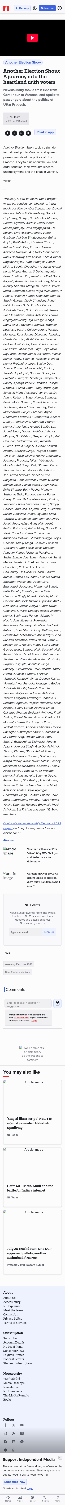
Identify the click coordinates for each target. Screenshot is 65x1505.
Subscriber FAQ (13, 1350)
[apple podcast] (22, 1434)
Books (7, 1399)
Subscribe (47, 8)
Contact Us (10, 1314)
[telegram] (5, 1442)
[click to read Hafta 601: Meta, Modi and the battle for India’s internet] (32, 1164)
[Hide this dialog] (60, 1458)
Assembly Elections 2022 (18, 964)
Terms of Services (15, 1322)
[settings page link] (35, 8)
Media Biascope (14, 1383)
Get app (24, 8)
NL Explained (12, 1306)
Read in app (45, 132)
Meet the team (13, 1310)
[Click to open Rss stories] (13, 1434)
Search (45, 1501)
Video (20, 1498)
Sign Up (49, 932)
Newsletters (11, 1387)
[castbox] (5, 1450)
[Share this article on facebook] (7, 133)
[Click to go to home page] (6, 8)
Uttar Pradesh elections (17, 972)
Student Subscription (17, 1363)
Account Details (14, 1342)
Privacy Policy (12, 1318)
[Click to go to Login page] (60, 8)
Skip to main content (19, 23)
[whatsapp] (13, 1450)
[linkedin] (13, 1442)
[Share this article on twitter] (14, 133)
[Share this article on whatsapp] (21, 133)
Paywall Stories (13, 1355)
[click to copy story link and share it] (28, 133)
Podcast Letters (13, 1359)
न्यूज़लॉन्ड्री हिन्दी (11, 1379)
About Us (9, 1298)
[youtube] (22, 1425)
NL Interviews (12, 1391)
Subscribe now (14, 1482)
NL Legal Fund (13, 1346)
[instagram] (5, 1434)
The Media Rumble (16, 1395)
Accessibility (11, 1302)
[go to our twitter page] (13, 1425)
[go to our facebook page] (5, 1425)
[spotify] (22, 1442)
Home (8, 1498)
